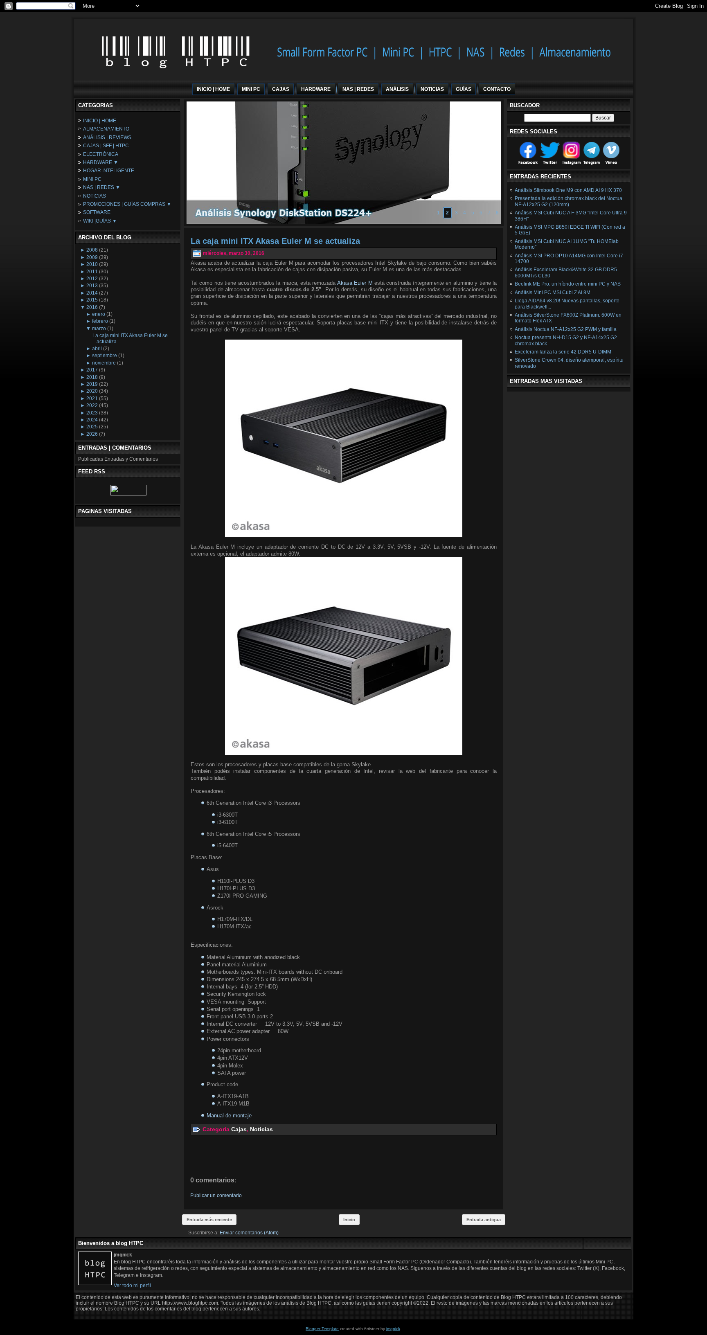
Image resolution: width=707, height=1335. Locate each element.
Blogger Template (322, 1328)
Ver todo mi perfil (132, 1285)
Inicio (349, 1219)
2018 (92, 377)
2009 (92, 257)
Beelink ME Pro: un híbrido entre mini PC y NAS (568, 284)
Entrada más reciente (209, 1219)
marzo (99, 328)
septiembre (104, 355)
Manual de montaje (229, 1115)
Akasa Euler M (355, 283)
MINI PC (92, 179)
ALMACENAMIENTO (106, 129)
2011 (92, 272)
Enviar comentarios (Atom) (249, 1233)
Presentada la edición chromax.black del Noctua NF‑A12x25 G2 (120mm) (568, 201)
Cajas (239, 1129)
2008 (92, 250)
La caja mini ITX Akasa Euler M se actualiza (275, 240)
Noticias (261, 1129)
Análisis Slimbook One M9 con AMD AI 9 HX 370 (568, 190)
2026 (92, 434)
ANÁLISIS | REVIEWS (107, 137)
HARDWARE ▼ (100, 162)
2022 (92, 405)
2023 (92, 413)
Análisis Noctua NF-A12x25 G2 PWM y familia (566, 329)
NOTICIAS (94, 196)
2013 (92, 285)
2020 (92, 391)
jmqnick (393, 1328)
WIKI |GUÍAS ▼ (100, 221)
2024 (92, 420)
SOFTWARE (96, 212)
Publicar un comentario (216, 1195)
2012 (92, 278)
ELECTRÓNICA (100, 154)
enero (98, 314)
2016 (92, 307)
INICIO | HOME (99, 121)
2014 (92, 293)
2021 (92, 398)
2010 (92, 264)
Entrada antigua (483, 1219)
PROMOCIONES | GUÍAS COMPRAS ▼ (127, 204)
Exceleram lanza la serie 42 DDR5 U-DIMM (563, 352)
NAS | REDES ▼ (101, 187)
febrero (100, 321)
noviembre (104, 363)
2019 (92, 384)
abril (97, 348)
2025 (92, 427)
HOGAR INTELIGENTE (108, 170)
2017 (92, 370)
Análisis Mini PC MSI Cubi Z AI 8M (552, 292)
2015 (92, 300)
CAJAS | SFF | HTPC (106, 146)
